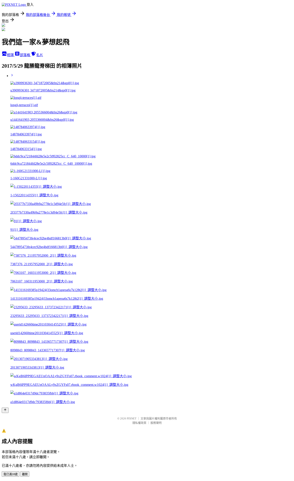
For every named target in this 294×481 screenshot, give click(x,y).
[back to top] (5, 410)
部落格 (25, 55)
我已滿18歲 (10, 474)
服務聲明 (156, 422)
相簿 (11, 55)
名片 (39, 55)
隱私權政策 (139, 422)
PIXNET (131, 418)
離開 (25, 474)
